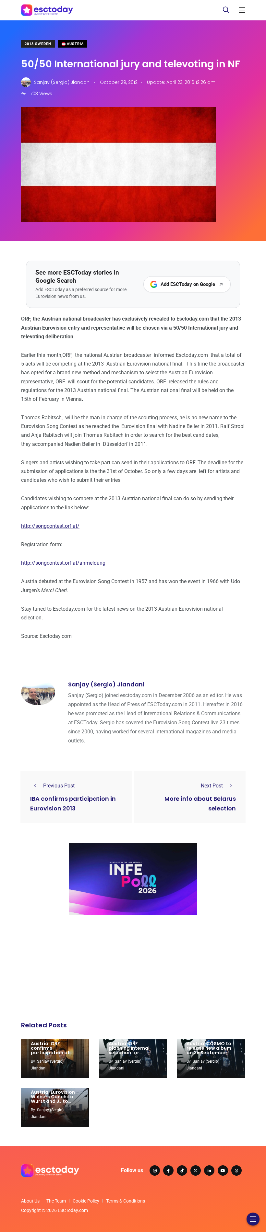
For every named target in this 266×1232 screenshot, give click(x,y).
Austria (75, 44)
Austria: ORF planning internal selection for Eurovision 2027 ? (129, 1050)
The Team (56, 1201)
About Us (30, 1201)
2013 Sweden (38, 44)
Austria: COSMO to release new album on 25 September (209, 1048)
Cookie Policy (86, 1201)
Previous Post (59, 786)
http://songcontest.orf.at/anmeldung (63, 563)
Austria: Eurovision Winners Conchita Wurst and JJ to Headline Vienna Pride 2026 (53, 1101)
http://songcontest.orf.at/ (50, 526)
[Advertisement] (133, 969)
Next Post (212, 786)
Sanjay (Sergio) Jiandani (106, 684)
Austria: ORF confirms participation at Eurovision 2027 (50, 1050)
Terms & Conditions (125, 1201)
